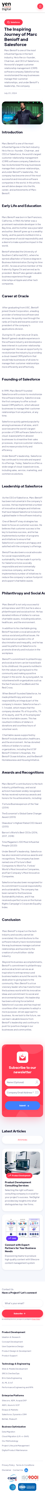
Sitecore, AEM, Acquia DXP (14, 1400)
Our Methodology (10, 1441)
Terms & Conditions (25, 1465)
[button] (40, 6)
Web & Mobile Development (15, 1369)
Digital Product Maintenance (14, 1450)
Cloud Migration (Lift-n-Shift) (15, 1436)
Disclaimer (6, 1470)
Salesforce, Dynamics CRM (14, 1414)
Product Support (9, 1355)
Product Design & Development (16, 1351)
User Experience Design (13, 1346)
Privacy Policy (36, 1319)
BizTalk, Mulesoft (9, 1419)
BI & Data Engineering (12, 1378)
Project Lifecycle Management (16, 1445)
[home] (6, 6)
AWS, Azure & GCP (11, 1405)
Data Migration (8, 1431)
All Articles (22, 1139)
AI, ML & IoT (7, 1382)
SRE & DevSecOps (10, 1373)
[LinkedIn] (26, 1470)
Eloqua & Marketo (10, 1409)
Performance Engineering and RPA (17, 1387)
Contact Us (18, 1470)
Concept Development (12, 1341)
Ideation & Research (11, 1337)
